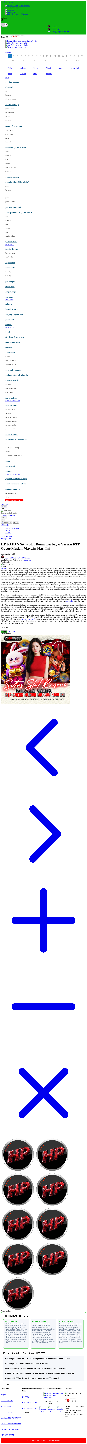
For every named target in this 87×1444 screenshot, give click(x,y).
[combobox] (11, 513)
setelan (7, 163)
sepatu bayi (9, 130)
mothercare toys (10, 493)
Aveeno (23, 74)
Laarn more (28, 560)
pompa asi (8, 384)
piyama (7, 116)
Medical (8, 451)
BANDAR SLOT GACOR (11, 1418)
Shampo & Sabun (11, 417)
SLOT (3, 1395)
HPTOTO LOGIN (29, 1409)
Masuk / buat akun (12, 528)
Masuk (4, 506)
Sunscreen (8, 413)
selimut (8, 304)
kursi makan (11, 398)
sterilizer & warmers (14, 337)
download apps (24, 6)
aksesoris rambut (10, 99)
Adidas (22, 68)
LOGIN (54, 27)
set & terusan (9, 113)
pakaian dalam (10, 202)
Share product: (6, 634)
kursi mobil (10, 268)
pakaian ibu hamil (13, 207)
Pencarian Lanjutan (8, 515)
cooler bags (9, 392)
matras (8, 325)
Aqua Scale (75, 68)
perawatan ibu (11, 434)
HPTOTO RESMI (7, 1435)
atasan (7, 152)
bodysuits (8, 120)
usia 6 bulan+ (9, 257)
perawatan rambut (11, 421)
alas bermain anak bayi (15, 484)
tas (6, 91)
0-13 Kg (8, 272)
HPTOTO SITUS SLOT (10, 1429)
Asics (10, 74)
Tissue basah (9, 444)
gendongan (10, 281)
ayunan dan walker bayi (16, 478)
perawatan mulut (10, 425)
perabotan (9, 319)
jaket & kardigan (10, 167)
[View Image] (18, 1170)
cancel (4, 517)
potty (7, 461)
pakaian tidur (9, 109)
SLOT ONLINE (7, 1401)
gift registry (24, 14)
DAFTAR (55, 29)
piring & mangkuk (11, 360)
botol (7, 332)
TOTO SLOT (6, 1406)
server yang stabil (28, 619)
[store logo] (18, 37)
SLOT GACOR (7, 1412)
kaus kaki (8, 142)
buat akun (8, 531)
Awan (35, 74)
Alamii (48, 68)
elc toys (7, 497)
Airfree (35, 68)
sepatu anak (9, 134)
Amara (60, 68)
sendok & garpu (10, 364)
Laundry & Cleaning (12, 448)
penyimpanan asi (10, 388)
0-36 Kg (8, 276)
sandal (7, 138)
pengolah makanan (13, 370)
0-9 (77, 60)
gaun (6, 159)
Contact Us (66, 32)
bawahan (8, 155)
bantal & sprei (11, 309)
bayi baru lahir (10, 253)
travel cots (9, 286)
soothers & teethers (13, 342)
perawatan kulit (10, 409)
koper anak (10, 262)
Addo (10, 68)
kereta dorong (11, 249)
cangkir (7, 356)
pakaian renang (12, 177)
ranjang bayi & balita (14, 314)
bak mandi (10, 466)
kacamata (8, 95)
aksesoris (8, 171)
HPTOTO (4, 569)
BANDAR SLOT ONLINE (11, 1424)
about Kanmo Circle (29, 41)
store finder (24, 45)
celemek (8, 347)
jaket (6, 198)
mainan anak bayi (13, 489)
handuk (8, 471)
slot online (69, 601)
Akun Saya (5, 504)
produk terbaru (12, 82)
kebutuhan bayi (12, 104)
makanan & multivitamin (16, 375)
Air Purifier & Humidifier (13, 455)
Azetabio (49, 74)
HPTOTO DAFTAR (29, 1403)
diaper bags (10, 292)
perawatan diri (10, 429)
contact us (22, 47)
